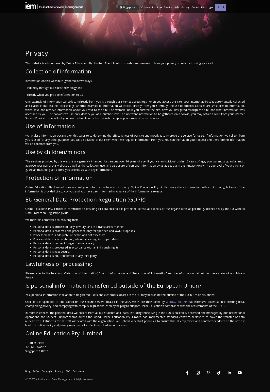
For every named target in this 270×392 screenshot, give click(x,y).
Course (145, 7)
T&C (68, 371)
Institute (157, 7)
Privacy (59, 371)
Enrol (221, 7)
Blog (27, 371)
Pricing (185, 7)
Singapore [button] (129, 7)
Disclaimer (79, 371)
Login (210, 7)
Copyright (47, 371)
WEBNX (171, 302)
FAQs (36, 371)
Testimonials (171, 7)
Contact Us (198, 7)
